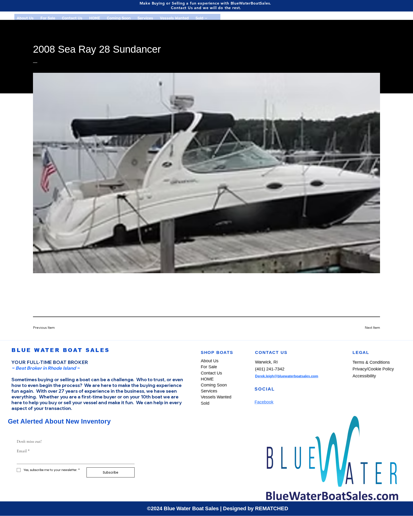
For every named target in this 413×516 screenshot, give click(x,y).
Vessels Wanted (216, 397)
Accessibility (365, 376)
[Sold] (249, 403)
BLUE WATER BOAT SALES (60, 350)
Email (23, 451)
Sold (205, 403)
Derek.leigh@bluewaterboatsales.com (286, 376)
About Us (209, 360)
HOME (207, 379)
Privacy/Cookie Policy (373, 369)
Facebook (264, 402)
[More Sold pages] (206, 18)
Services (209, 391)
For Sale (209, 366)
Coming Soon (214, 385)
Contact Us (211, 373)
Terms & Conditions (371, 362)
